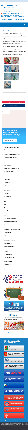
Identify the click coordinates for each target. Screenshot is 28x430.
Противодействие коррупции (11, 157)
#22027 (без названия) (9, 269)
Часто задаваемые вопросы (10, 176)
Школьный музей (8, 243)
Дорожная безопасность (10, 218)
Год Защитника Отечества (10, 267)
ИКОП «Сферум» (8, 254)
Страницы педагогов (9, 160)
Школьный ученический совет (11, 221)
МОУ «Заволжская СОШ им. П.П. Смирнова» (9, 7)
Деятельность (7, 264)
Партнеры (6, 210)
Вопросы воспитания (9, 199)
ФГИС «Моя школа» (8, 251)
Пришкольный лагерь (9, 257)
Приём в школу (7, 232)
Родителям (6, 185)
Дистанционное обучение (10, 224)
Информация (7, 182)
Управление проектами (9, 162)
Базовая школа (7, 196)
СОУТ (5, 174)
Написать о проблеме (10, 140)
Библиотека (7, 190)
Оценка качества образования (11, 168)
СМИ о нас (6, 193)
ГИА (5, 201)
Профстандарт (7, 165)
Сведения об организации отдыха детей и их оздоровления (14, 260)
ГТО (5, 215)
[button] (4, 24)
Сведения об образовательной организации (11, 148)
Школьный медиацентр (9, 240)
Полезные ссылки (8, 212)
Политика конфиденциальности (9, 332)
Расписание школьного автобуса (12, 229)
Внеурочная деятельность (10, 226)
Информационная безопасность (12, 154)
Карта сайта (7, 179)
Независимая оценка (9, 171)
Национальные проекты (10, 235)
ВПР (5, 204)
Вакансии (6, 187)
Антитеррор (7, 151)
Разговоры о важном (9, 246)
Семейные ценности (9, 249)
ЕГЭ (5, 207)
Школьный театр (8, 237)
